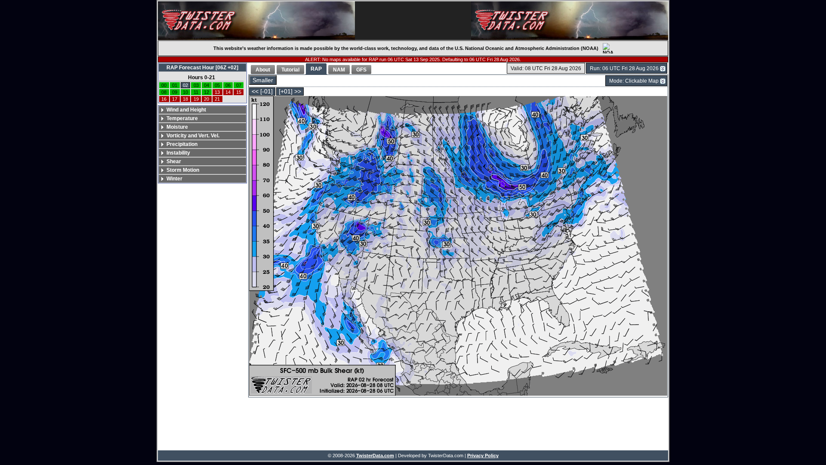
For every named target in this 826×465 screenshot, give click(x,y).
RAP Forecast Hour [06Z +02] (202, 68)
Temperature (182, 118)
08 (163, 92)
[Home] (256, 20)
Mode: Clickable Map (634, 81)
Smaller (263, 80)
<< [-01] (262, 91)
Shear (173, 161)
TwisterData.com (375, 455)
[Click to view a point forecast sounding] (458, 246)
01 (174, 85)
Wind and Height (186, 110)
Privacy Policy (483, 455)
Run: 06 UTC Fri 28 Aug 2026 (624, 68)
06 (228, 85)
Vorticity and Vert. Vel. (192, 136)
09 (174, 92)
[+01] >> (290, 91)
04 (206, 85)
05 (217, 85)
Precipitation (181, 144)
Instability (178, 153)
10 (185, 92)
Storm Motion (182, 170)
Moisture (177, 127)
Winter (174, 179)
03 (196, 85)
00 (163, 85)
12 (206, 92)
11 (196, 92)
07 (238, 85)
